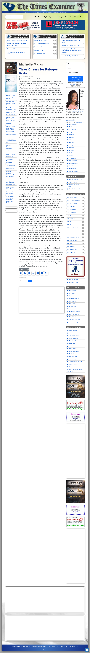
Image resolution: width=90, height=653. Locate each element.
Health (71, 153)
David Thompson (73, 314)
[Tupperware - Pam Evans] (75, 417)
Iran (70, 215)
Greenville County (74, 228)
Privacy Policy (72, 84)
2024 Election (72, 124)
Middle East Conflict (74, 237)
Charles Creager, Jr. (74, 298)
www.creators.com (70, 120)
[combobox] (14, 17)
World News (72, 166)
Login (61, 17)
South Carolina (41, 47)
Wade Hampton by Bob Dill (75, 179)
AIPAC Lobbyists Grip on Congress (17, 40)
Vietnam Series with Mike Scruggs (74, 185)
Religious (71, 132)
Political (71, 126)
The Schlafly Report (74, 335)
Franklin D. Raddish (74, 309)
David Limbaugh (73, 356)
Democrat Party (73, 240)
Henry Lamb (72, 343)
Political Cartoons (42, 40)
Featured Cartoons (73, 163)
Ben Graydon (72, 301)
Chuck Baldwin (73, 338)
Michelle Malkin (73, 340)
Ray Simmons (72, 303)
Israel (71, 243)
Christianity (72, 246)
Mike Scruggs (41, 53)
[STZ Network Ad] (11, 67)
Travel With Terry (73, 182)
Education (71, 137)
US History (72, 252)
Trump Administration (43, 43)
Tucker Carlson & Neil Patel (76, 361)
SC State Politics (73, 129)
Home (55, 17)
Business (71, 147)
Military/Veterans (73, 145)
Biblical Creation (74, 234)
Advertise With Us (79, 17)
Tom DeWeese (72, 359)
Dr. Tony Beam (72, 306)
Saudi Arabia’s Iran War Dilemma (16, 48)
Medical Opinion (73, 353)
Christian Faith (73, 249)
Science (71, 155)
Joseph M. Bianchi (73, 296)
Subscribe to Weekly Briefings (43, 17)
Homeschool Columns (74, 311)
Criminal (71, 140)
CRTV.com (76, 109)
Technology (72, 158)
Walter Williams (73, 330)
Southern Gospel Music (75, 319)
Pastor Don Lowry (73, 322)
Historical (71, 142)
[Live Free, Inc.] (11, 83)
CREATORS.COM (80, 122)
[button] (21, 273)
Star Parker (72, 367)
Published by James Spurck (76, 189)
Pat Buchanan (72, 346)
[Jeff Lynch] (45, 25)
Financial (71, 150)
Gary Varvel (40, 50)
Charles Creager (74, 225)
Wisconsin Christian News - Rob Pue (74, 370)
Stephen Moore (73, 364)
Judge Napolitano (73, 351)
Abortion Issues (73, 171)
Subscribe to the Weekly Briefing (75, 79)
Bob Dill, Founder (73, 279)
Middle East (72, 218)
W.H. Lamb (72, 221)
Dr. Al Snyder (72, 316)
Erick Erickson (72, 348)
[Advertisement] (41, 300)
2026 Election (73, 212)
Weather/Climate (73, 160)
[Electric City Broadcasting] (75, 386)
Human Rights (72, 168)
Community (72, 134)
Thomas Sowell (73, 333)
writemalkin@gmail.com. (77, 111)
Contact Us (68, 17)
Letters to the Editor (74, 282)
